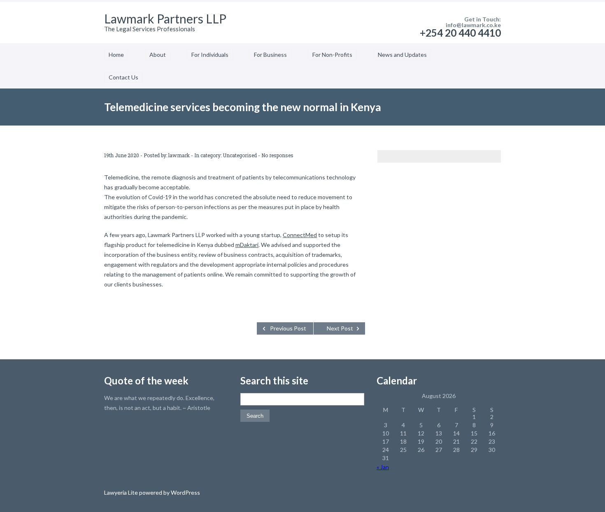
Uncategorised (240, 155)
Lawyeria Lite (121, 492)
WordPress (185, 492)
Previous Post (288, 328)
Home (116, 54)
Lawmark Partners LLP (165, 18)
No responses (277, 155)
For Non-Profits (332, 54)
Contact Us (123, 77)
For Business (270, 54)
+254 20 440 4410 (460, 33)
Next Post (340, 328)
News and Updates (402, 54)
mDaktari (246, 244)
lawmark (179, 155)
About (157, 54)
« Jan (383, 466)
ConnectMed (300, 234)
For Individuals (209, 54)
